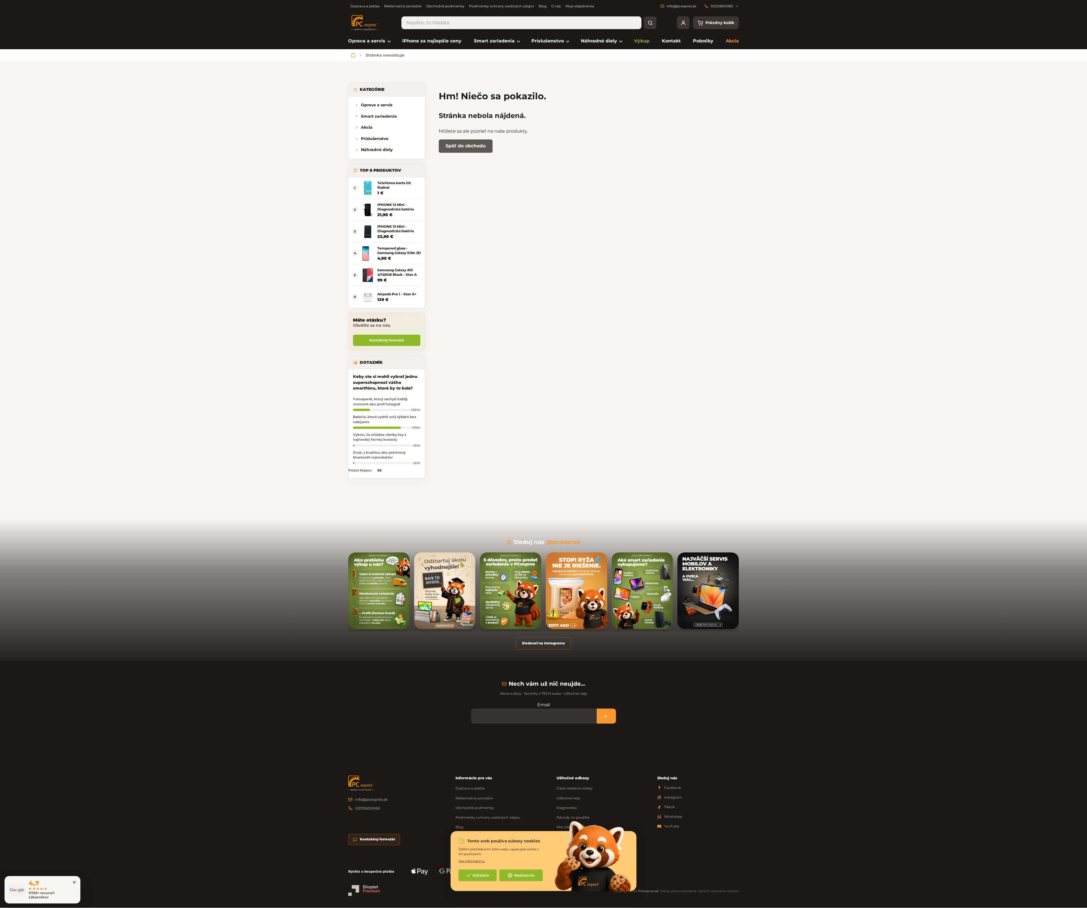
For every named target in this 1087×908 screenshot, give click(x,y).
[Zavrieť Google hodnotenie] (74, 882)
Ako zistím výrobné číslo (577, 827)
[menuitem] (369, 41)
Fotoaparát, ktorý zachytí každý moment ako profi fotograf (380, 401)
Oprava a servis (376, 104)
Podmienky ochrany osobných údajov (501, 6)
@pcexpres (563, 542)
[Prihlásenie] (683, 22)
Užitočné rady (568, 798)
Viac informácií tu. (472, 861)
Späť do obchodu (466, 146)
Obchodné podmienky (445, 6)
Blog (543, 6)
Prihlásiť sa (606, 716)
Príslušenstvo (374, 138)
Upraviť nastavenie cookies (718, 891)
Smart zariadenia (379, 116)
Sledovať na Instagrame (543, 643)
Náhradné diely (377, 149)
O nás (556, 6)
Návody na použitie (573, 817)
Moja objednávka (579, 6)
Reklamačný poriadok (402, 6)
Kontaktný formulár (386, 340)
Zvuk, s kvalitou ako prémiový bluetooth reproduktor (379, 454)
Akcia (367, 127)
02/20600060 (367, 808)
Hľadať (650, 22)
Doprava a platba (365, 6)
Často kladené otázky (575, 788)
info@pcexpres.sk (371, 799)
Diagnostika (567, 808)
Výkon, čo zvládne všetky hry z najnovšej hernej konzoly (379, 437)
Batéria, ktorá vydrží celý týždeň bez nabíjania (384, 419)
